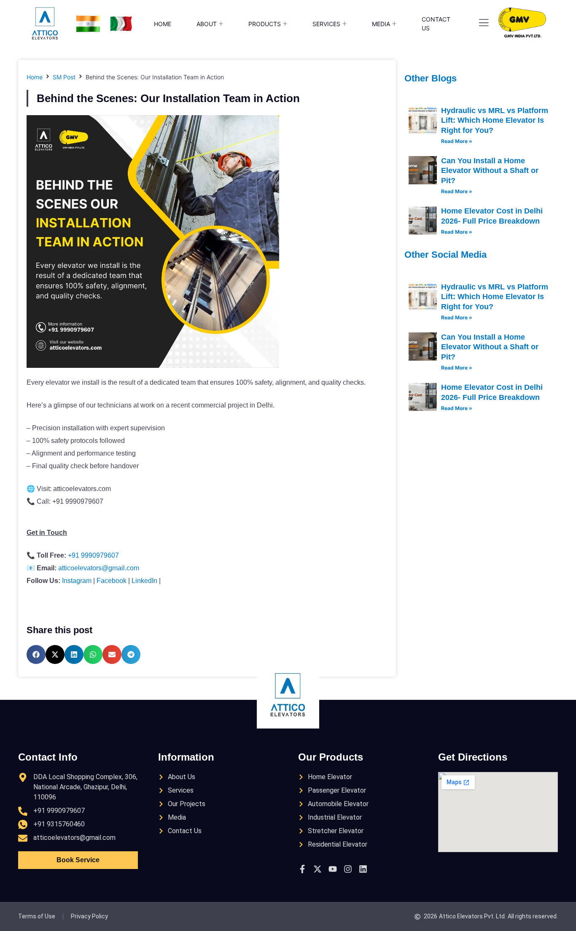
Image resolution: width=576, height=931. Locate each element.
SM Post (64, 77)
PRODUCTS (264, 23)
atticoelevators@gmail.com (98, 568)
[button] (36, 654)
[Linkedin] (363, 869)
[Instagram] (348, 869)
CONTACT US (436, 24)
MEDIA (381, 23)
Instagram (77, 580)
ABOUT (206, 23)
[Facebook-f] (302, 869)
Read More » (456, 141)
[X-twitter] (317, 869)
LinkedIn (144, 580)
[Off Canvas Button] (483, 23)
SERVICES (326, 23)
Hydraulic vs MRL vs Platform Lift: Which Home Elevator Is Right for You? (494, 120)
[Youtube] (332, 869)
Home (35, 77)
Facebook (112, 580)
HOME (162, 23)
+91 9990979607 (93, 555)
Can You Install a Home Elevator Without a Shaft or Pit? (489, 171)
